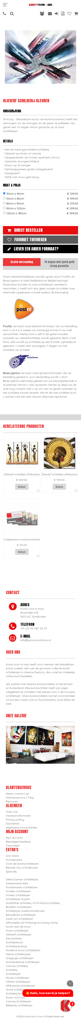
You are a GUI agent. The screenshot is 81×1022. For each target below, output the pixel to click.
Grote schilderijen (17, 989)
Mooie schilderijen (17, 978)
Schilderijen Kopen (18, 899)
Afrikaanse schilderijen (20, 985)
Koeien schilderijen (18, 895)
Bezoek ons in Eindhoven (22, 867)
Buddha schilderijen (18, 907)
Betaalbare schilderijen (21, 915)
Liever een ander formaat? (36, 249)
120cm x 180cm (42, 213)
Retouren (12, 801)
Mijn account (14, 837)
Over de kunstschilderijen (22, 863)
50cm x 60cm (42, 198)
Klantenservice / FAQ (20, 797)
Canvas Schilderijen (18, 1001)
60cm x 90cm (42, 203)
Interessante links (17, 883)
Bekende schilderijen (19, 1005)
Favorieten (13, 845)
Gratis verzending (22, 262)
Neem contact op (17, 793)
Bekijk (22, 486)
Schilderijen (13, 974)
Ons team (12, 856)
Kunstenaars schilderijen (22, 887)
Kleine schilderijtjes (18, 954)
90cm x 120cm (42, 208)
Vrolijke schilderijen (18, 891)
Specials (11, 871)
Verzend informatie (18, 815)
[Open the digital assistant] (66, 1005)
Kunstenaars (14, 859)
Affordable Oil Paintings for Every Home (32, 922)
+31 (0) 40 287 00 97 (33, 628)
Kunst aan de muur (18, 926)
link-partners (14, 938)
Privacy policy (15, 819)
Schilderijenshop (16, 946)
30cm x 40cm (42, 193)
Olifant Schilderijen (18, 981)
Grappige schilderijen (19, 958)
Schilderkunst (14, 942)
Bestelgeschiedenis (18, 841)
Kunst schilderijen (17, 930)
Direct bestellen (28, 230)
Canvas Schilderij (17, 966)
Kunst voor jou (15, 997)
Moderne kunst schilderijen (23, 950)
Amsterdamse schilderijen (23, 962)
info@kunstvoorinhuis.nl (35, 640)
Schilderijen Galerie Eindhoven (25, 911)
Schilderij (11, 970)
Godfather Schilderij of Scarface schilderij (33, 903)
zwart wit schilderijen (19, 918)
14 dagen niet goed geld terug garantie (59, 264)
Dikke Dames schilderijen (22, 879)
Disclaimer (12, 823)
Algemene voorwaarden (21, 827)
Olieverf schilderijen (18, 934)
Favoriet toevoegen (30, 239)
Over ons (12, 811)
